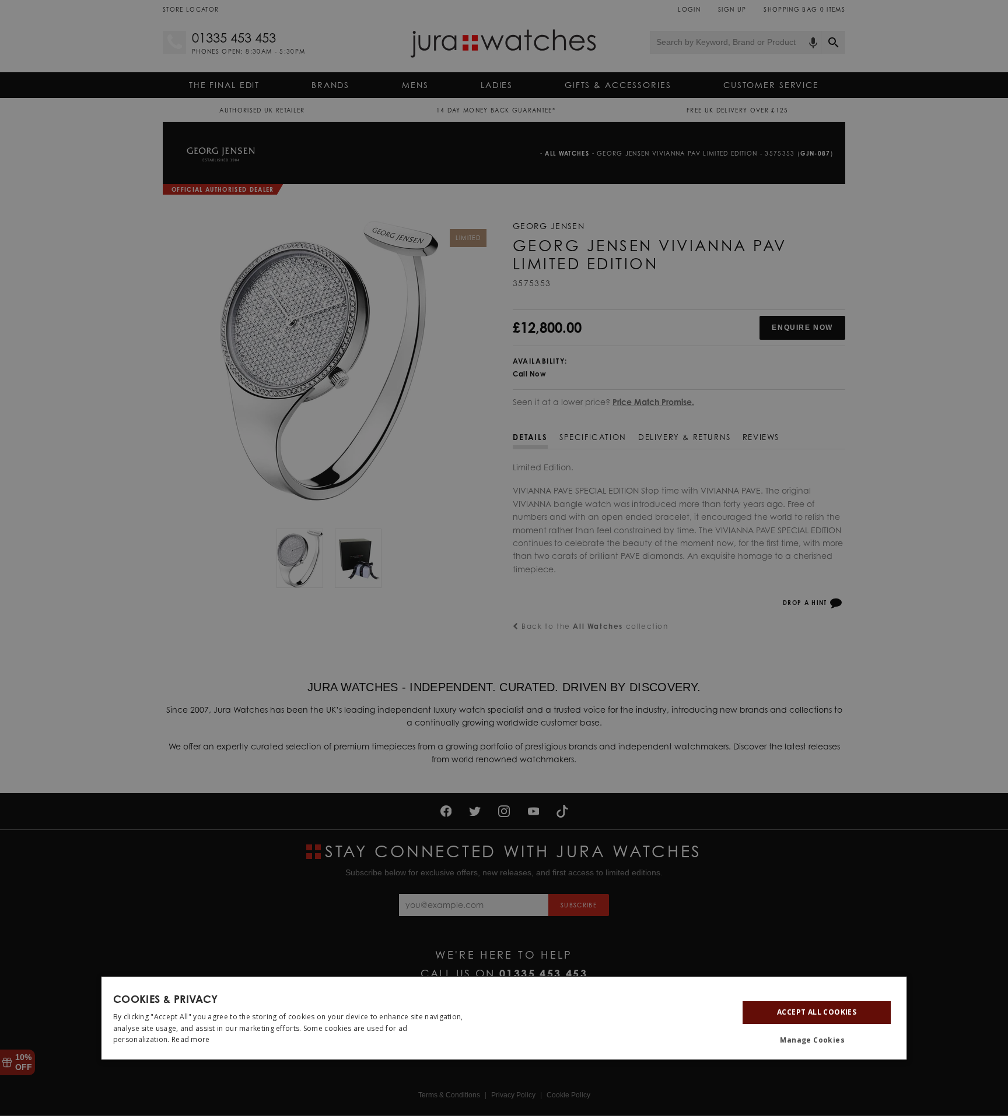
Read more (191, 1039)
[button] (816, 1040)
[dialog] (504, 1018)
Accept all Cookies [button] (816, 1012)
